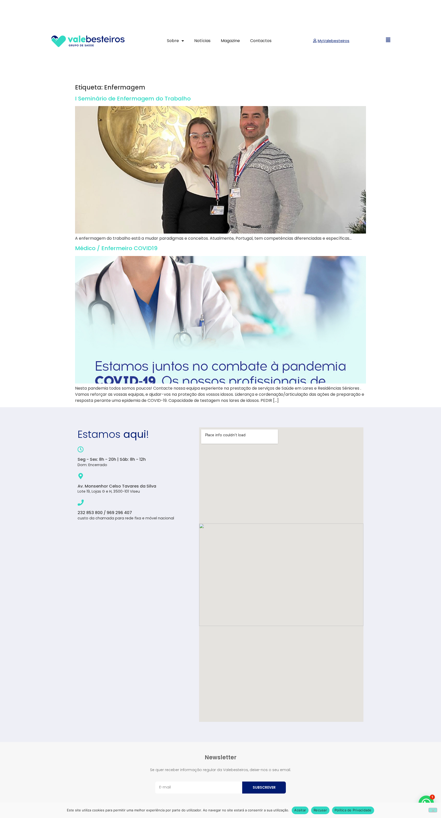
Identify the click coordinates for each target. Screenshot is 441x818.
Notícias (202, 41)
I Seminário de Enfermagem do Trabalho (133, 99)
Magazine (230, 41)
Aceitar (300, 810)
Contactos (261, 41)
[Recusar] (432, 810)
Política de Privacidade (353, 810)
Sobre (173, 41)
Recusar (320, 810)
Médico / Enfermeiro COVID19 (116, 248)
